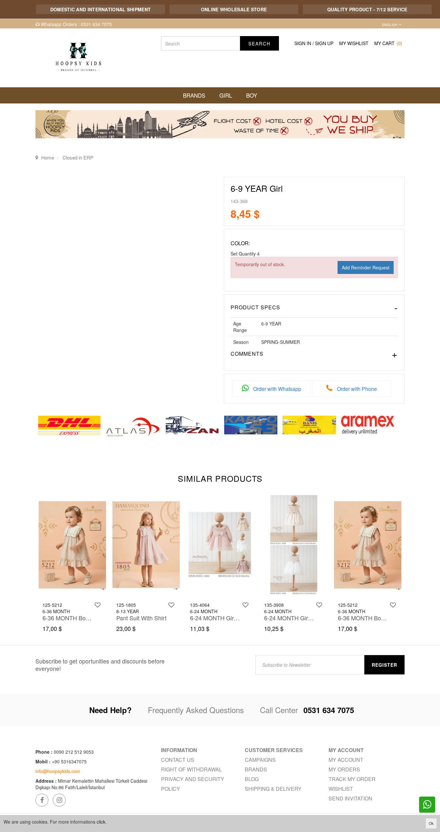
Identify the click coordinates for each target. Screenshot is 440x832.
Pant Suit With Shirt (141, 617)
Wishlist (341, 788)
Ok (431, 823)
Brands (256, 769)
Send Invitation (350, 798)
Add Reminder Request (365, 267)
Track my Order (352, 779)
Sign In (302, 43)
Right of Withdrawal (191, 769)
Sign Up (324, 43)
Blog (252, 779)
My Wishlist (353, 43)
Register (384, 665)
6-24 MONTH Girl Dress (215, 617)
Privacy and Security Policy (192, 783)
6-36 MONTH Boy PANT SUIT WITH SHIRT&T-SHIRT (68, 617)
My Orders (344, 769)
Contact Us (177, 759)
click (101, 821)
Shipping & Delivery (273, 788)
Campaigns (260, 759)
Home (47, 157)
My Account (346, 759)
